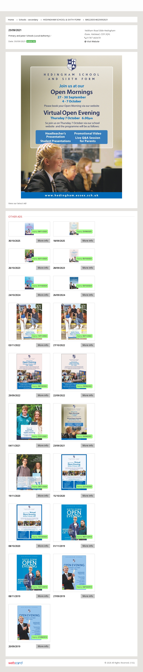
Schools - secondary (28, 19)
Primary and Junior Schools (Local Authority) (29, 35)
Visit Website (93, 41)
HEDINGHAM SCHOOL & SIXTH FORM (61, 19)
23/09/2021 (15, 30)
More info (43, 240)
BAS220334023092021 (96, 19)
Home (11, 19)
